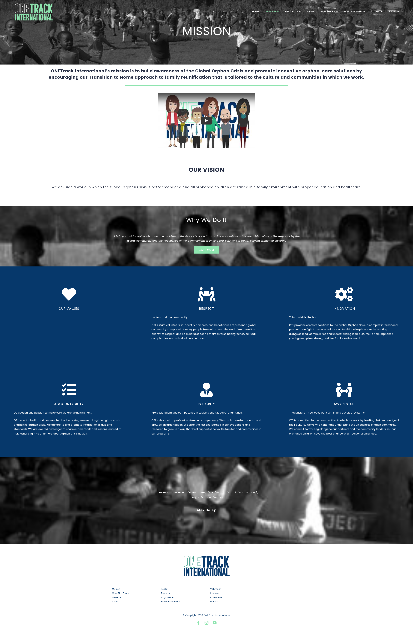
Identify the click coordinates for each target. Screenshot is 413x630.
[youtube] (214, 623)
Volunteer (215, 588)
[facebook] (198, 623)
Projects (116, 597)
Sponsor (214, 593)
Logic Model (167, 597)
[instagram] (206, 623)
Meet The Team (120, 593)
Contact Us (216, 597)
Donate (214, 601)
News (115, 601)
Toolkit (164, 588)
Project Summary (170, 601)
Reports (165, 593)
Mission (116, 588)
